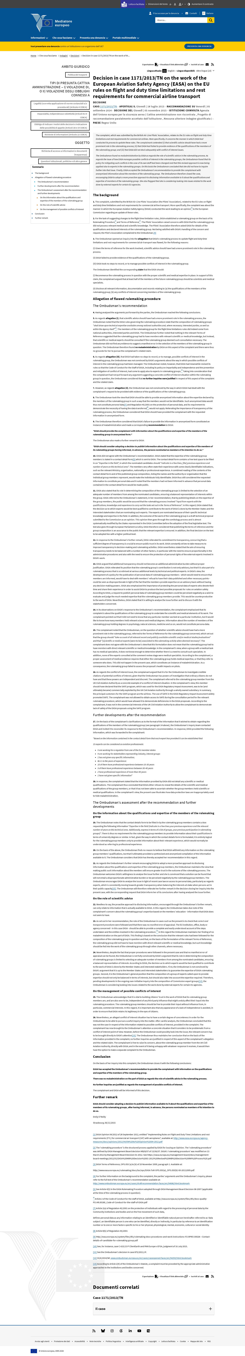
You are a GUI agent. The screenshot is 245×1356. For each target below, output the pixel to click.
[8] (94, 1230)
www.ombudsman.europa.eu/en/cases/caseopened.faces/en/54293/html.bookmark (151, 1258)
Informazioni (38, 37)
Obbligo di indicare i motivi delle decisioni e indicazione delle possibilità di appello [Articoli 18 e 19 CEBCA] (60, 126)
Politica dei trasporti (77, 74)
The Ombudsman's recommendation (53, 181)
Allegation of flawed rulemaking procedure (53, 177)
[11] (95, 1252)
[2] (94, 1147)
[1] (94, 1134)
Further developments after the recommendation (58, 186)
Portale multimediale (124, 37)
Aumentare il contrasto (202, 4)
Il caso (100, 1309)
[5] (94, 1189)
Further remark (41, 218)
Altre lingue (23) (204, 70)
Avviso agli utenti (42, 1341)
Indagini (64, 55)
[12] (200, 981)
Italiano (208, 13)
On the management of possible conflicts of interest (62, 209)
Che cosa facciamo (62, 37)
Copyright (152, 1341)
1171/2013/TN (108, 106)
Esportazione (148, 64)
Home (33, 55)
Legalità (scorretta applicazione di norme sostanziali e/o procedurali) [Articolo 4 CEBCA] (60, 105)
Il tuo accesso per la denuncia (166, 13)
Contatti (193, 13)
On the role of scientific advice (52, 205)
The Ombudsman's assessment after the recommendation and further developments (62, 192)
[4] (155, 232)
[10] (114, 888)
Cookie (183, 1341)
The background (42, 173)
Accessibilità (80, 1341)
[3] (94, 1164)
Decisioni (75, 55)
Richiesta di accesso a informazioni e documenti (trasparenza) (64, 152)
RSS (209, 1341)
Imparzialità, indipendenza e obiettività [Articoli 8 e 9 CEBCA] (62, 115)
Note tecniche (95, 1341)
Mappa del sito (196, 1341)
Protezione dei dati (62, 1341)
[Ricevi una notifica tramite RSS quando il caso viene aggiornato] (213, 64)
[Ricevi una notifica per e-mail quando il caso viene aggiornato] (207, 64)
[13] (134, 1035)
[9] (134, 459)
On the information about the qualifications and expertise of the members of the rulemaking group (61, 199)
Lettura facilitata (136, 4)
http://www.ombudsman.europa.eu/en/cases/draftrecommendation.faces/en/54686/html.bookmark (141, 1183)
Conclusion (40, 213)
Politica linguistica (113, 1341)
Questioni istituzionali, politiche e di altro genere (64, 161)
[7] (125, 404)
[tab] (153, 1309)
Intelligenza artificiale (135, 1341)
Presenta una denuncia (92, 37)
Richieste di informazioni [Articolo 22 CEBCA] (66, 134)
